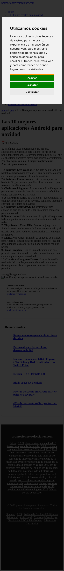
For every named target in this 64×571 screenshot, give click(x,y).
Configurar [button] (32, 91)
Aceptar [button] (32, 77)
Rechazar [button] (32, 84)
